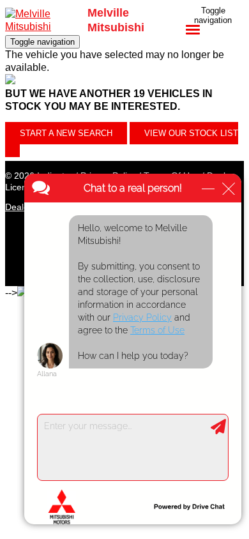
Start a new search (66, 133)
